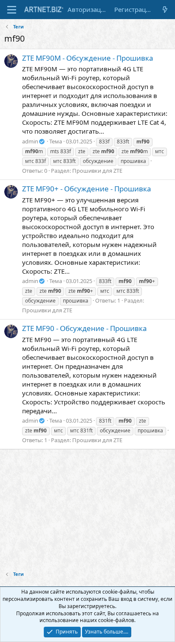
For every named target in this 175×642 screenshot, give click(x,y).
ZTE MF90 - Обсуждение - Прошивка (84, 328)
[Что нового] (165, 9)
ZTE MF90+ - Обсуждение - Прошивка (86, 188)
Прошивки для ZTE (97, 170)
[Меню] (12, 9)
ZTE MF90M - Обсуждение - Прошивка (87, 58)
